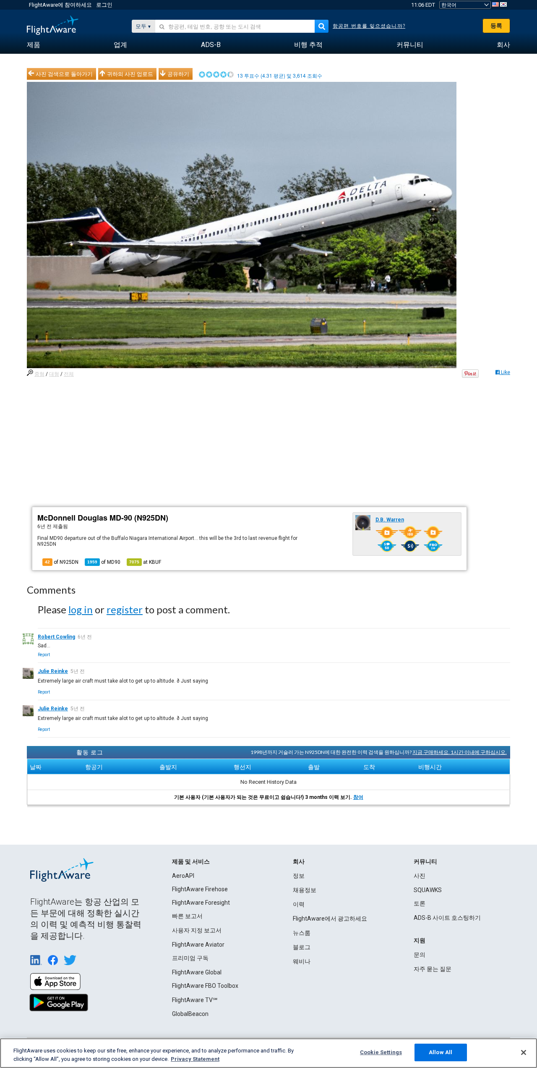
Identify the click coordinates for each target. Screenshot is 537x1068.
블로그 (301, 947)
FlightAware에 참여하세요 (60, 5)
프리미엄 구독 (190, 958)
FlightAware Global (197, 972)
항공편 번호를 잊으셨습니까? (369, 26)
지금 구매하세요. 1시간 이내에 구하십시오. (459, 752)
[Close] (523, 1052)
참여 (358, 797)
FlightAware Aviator (198, 944)
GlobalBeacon (190, 1013)
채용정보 (304, 890)
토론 (419, 903)
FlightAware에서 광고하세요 (330, 918)
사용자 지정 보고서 (197, 930)
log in (80, 609)
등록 (496, 25)
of (103, 562)
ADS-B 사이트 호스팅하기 (447, 917)
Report (44, 654)
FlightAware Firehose (200, 889)
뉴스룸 (301, 932)
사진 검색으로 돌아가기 (64, 74)
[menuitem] (33, 45)
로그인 (104, 5)
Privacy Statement (195, 1059)
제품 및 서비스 (191, 861)
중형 (39, 374)
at (145, 562)
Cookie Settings (381, 1052)
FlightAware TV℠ (194, 1000)
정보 (299, 875)
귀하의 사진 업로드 (130, 74)
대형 (54, 374)
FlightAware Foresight (201, 902)
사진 (419, 875)
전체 (69, 374)
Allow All (440, 1052)
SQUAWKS (428, 890)
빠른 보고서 (187, 916)
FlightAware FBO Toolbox (205, 985)
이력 (299, 904)
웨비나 (301, 961)
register (125, 609)
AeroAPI (183, 875)
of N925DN (61, 562)
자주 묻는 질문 (432, 969)
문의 (419, 954)
